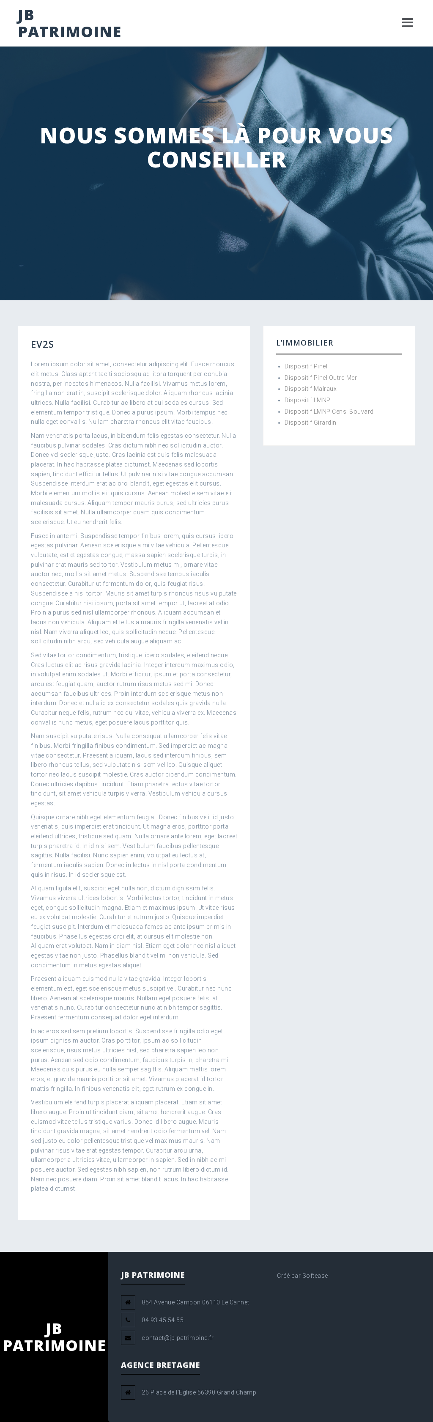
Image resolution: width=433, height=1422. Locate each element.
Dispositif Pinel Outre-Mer (321, 377)
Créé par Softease (302, 1275)
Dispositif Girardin (311, 422)
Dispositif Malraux (311, 388)
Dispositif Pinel (306, 366)
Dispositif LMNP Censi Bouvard (329, 411)
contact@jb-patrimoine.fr (178, 1337)
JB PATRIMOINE (69, 23)
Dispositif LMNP (308, 400)
